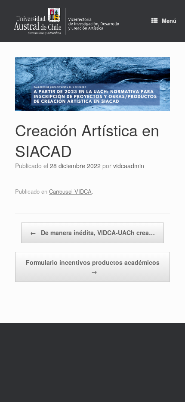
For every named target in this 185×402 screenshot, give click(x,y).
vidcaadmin (128, 165)
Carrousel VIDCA (70, 191)
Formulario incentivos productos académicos (93, 267)
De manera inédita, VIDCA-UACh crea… (92, 232)
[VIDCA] (67, 21)
